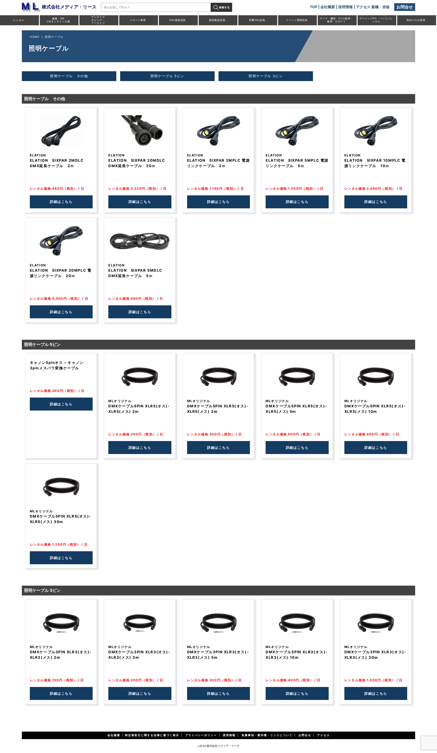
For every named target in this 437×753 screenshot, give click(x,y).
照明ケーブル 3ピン (266, 76)
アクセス (323, 735)
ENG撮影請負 (177, 20)
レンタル (18, 20)
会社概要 (327, 7)
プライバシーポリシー (201, 735)
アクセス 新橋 (367, 7)
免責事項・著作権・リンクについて (266, 735)
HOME (34, 36)
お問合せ (404, 7)
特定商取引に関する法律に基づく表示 (152, 735)
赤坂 (386, 7)
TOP (313, 7)
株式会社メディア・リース (69, 7)
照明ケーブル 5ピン (167, 76)
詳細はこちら (61, 201)
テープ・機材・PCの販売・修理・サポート (336, 20)
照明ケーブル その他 (69, 76)
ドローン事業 (138, 20)
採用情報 (345, 7)
